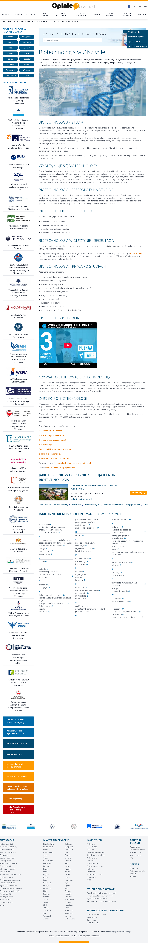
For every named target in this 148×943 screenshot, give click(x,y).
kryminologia (80, 564)
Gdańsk (10, 42)
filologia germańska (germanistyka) (53, 603)
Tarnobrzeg (69, 905)
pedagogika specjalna (120, 535)
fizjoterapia (43, 611)
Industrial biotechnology (50, 454)
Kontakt (133, 874)
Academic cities (136, 852)
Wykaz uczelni (134, 41)
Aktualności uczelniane (16, 776)
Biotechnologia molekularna (51, 435)
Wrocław (26, 70)
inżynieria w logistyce (83, 551)
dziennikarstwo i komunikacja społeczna (51, 576)
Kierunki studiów (80, 14)
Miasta (141, 14)
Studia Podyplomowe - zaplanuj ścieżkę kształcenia (16, 810)
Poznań (10, 59)
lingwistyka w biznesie (84, 574)
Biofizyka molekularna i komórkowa (54, 458)
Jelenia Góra (47, 863)
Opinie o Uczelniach (7, 858)
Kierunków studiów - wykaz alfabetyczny (15, 721)
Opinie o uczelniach (61, 14)
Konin (45, 869)
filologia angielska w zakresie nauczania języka (55, 599)
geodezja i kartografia (84, 522)
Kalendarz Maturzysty (8, 852)
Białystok (10, 36)
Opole (26, 53)
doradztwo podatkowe (48, 571)
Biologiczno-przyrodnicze (96, 855)
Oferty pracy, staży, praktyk (96, 914)
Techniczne (91, 844)
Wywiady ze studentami (8, 885)
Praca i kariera (109, 14)
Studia (17, 14)
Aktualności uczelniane (8, 863)
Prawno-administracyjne (96, 852)
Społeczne (90, 861)
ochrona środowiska (120, 519)
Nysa (67, 883)
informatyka (80, 545)
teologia (115, 588)
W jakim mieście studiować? (10, 874)
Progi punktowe (133, 504)
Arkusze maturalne (7, 849)
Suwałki (46, 902)
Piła (66, 888)
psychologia (116, 554)
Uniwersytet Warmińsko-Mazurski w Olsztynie (94, 487)
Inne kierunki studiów (137, 46)
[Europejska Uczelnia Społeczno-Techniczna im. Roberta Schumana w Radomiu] (139, 826)
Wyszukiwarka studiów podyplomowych (101, 893)
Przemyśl (46, 894)
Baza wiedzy (91, 920)
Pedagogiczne (92, 858)
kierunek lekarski (82, 558)
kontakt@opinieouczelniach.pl (118, 932)
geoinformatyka (81, 525)
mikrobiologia (80, 596)
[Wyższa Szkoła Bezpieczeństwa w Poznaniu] (52, 827)
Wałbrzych (68, 910)
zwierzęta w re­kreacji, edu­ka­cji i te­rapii (127, 617)
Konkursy (133, 876)
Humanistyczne (92, 863)
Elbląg (67, 852)
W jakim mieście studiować (97, 899)
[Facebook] (129, 6)
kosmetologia (80, 561)
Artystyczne (91, 872)
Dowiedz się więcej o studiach (11, 888)
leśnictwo (79, 571)
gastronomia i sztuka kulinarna (87, 519)
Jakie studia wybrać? (7, 869)
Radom (46, 897)
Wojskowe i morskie (94, 874)
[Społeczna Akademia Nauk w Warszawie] (117, 826)
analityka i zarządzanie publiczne (52, 527)
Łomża (67, 877)
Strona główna (18, 21)
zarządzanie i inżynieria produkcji (125, 611)
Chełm (45, 849)
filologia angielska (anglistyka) (51, 595)
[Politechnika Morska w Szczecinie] (31, 826)
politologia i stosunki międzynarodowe (127, 541)
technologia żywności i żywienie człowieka (124, 584)
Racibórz (68, 894)
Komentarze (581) (93, 504)
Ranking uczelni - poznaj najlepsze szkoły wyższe (17, 787)
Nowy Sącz (69, 880)
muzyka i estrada (82, 598)
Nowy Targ (47, 883)
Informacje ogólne (136, 36)
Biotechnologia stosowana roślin (53, 440)
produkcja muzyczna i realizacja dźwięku (128, 552)
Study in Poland (127, 14)
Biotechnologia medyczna (50, 430)
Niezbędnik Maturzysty (16, 743)
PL (135, 6)
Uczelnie (29, 14)
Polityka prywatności (137, 871)
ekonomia (43, 584)
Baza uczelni (44, 14)
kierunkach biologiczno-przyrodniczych (74, 463)
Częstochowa (48, 852)
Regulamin (134, 868)
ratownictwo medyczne (121, 562)
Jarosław (68, 861)
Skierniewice (69, 899)
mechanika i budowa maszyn (87, 590)
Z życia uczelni (5, 866)
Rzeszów (27, 59)
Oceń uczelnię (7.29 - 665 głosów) (53, 504)
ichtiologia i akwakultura (85, 543)
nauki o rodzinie (81, 606)
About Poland (135, 847)
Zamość (46, 919)
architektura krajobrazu (48, 532)
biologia (42, 548)
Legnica (46, 874)
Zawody (96, 14)
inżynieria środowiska (84, 548)
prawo (114, 549)
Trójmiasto (47, 910)
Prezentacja (137, 492)
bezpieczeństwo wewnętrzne (51, 545)
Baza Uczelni (4, 855)
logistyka (78, 577)
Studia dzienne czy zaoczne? (10, 880)
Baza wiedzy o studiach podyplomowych (102, 901)
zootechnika (117, 614)
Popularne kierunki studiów (10, 891)
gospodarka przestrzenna (86, 528)
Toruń (26, 64)
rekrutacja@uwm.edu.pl (81, 499)
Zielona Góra (10, 75)
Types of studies (136, 855)
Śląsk (45, 905)
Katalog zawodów (6, 897)
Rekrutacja (77, 504)
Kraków (26, 48)
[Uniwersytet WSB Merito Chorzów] (74, 826)
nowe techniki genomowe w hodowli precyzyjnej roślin (90, 610)
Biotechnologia (49, 21)
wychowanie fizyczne (120, 601)
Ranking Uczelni (5, 861)
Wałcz (45, 913)
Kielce (10, 48)
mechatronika (80, 593)
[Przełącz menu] (125, 31)
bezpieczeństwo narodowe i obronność (55, 543)
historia (78, 535)
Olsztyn (46, 885)
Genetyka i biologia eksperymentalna (55, 449)
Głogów (46, 858)
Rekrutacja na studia (7, 883)
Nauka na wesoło (6, 902)
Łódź (27, 75)
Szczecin (10, 64)
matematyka (80, 587)
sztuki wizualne (118, 575)
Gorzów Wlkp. (48, 861)
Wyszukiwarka (134, 32)
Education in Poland (137, 850)
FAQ (131, 858)
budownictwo (44, 554)
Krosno (67, 872)
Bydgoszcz (26, 36)
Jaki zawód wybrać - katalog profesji (15, 765)
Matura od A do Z (14, 754)
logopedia (79, 580)
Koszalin (68, 869)
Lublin (10, 53)
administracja (44, 524)
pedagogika (116, 527)
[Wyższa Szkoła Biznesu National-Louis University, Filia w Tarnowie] (9, 826)
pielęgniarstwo (117, 538)
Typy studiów (5, 872)
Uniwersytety (91, 877)
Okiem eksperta (93, 923)
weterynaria (116, 598)
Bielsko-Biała (48, 847)
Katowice (27, 42)
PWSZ (89, 880)
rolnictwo (115, 565)
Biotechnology (45, 444)
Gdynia (67, 855)
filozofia (42, 609)
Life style (3, 905)
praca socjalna (118, 546)
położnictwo (117, 543)
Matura (5, 14)
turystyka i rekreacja (120, 591)
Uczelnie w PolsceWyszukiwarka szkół (15, 732)
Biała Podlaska (48, 844)
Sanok (45, 899)
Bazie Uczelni (136, 253)
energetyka (43, 587)
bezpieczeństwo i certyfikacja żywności (54, 540)
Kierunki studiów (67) (113, 504)
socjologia (116, 572)
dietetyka (42, 569)
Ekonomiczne (92, 847)
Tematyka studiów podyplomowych (100, 896)
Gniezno (68, 858)
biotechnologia (45, 551)
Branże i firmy (92, 917)
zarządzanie (117, 609)
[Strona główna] (74, 6)
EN (140, 6)
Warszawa (10, 70)
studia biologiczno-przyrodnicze (60, 467)
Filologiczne (91, 869)
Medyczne (90, 849)
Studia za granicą (14, 798)
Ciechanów (69, 849)
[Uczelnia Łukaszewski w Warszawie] (96, 826)
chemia (42, 561)
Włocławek (47, 916)
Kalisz (67, 863)
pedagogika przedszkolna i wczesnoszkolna (122, 531)
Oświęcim (47, 888)
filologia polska (45, 606)
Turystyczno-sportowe (95, 866)
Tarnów (46, 908)
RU (145, 6)
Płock (45, 891)
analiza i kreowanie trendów (50, 530)
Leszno (67, 874)
